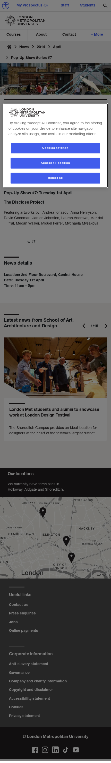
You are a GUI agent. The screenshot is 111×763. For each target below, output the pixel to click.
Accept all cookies (55, 162)
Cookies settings (55, 148)
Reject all (55, 177)
